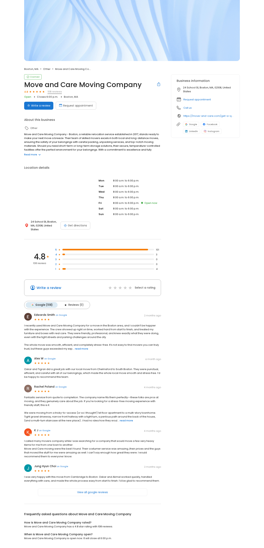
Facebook (212, 124)
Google (193, 124)
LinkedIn (193, 131)
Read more (30, 154)
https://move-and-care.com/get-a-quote (208, 116)
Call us (187, 108)
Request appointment (78, 106)
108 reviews (55, 91)
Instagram (213, 131)
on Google (61, 315)
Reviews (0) (75, 305)
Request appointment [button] (197, 99)
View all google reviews (92, 492)
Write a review (40, 106)
